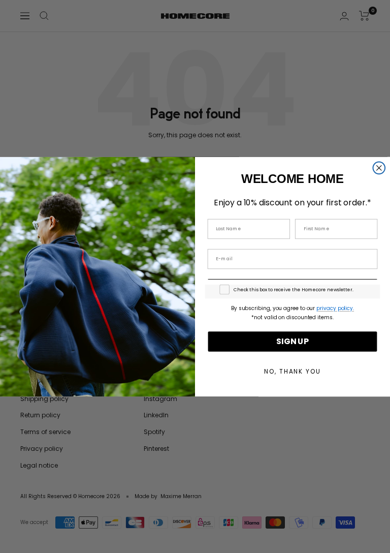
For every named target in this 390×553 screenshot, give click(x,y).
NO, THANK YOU (292, 371)
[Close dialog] (379, 168)
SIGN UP (292, 341)
